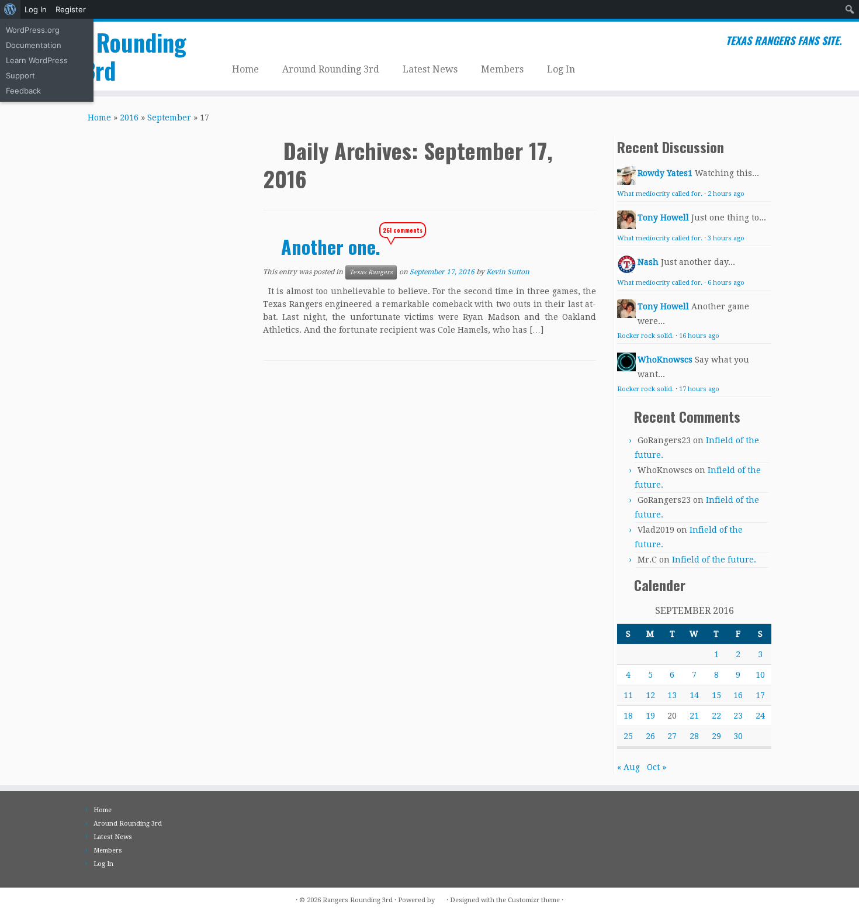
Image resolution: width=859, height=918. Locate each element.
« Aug (628, 767)
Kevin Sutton (507, 272)
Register (71, 9)
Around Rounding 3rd (330, 69)
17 (760, 695)
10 (760, 674)
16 (738, 695)
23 (738, 715)
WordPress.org (33, 29)
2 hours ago (726, 194)
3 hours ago (726, 238)
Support (20, 75)
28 (694, 736)
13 (672, 695)
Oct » (656, 767)
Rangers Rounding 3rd (99, 56)
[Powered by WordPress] (441, 898)
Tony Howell (663, 217)
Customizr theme (534, 900)
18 (628, 715)
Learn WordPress (37, 60)
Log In (36, 9)
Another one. (330, 246)
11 (628, 695)
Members (502, 69)
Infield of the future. (714, 559)
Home (245, 69)
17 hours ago (699, 389)
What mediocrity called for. (659, 194)
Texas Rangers (371, 272)
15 (716, 695)
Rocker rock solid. (645, 336)
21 (694, 715)
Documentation (33, 45)
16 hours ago (699, 336)
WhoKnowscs (665, 359)
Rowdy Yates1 (665, 173)
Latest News (430, 69)
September (169, 117)
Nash (648, 262)
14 (694, 695)
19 (650, 715)
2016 (129, 117)
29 (716, 736)
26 (650, 736)
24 (760, 715)
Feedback (23, 90)
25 (628, 736)
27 (672, 736)
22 (716, 715)
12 (650, 695)
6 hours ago (726, 283)
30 (738, 736)
